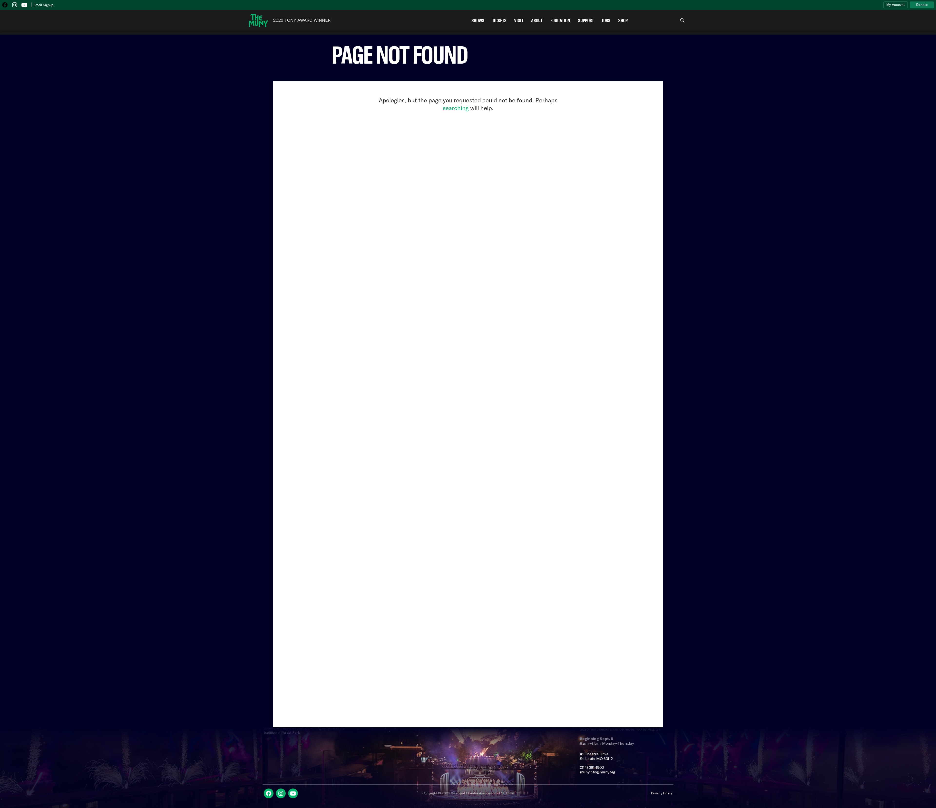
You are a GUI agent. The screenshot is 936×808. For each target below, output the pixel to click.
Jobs (606, 20)
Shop (623, 20)
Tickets (499, 20)
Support (586, 20)
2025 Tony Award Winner (302, 20)
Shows (477, 20)
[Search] (682, 20)
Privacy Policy (661, 793)
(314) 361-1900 (592, 767)
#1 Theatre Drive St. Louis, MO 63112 (596, 756)
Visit (518, 20)
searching (456, 108)
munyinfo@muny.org (597, 772)
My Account (895, 4)
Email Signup (43, 5)
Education (560, 20)
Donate (922, 4)
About (537, 20)
